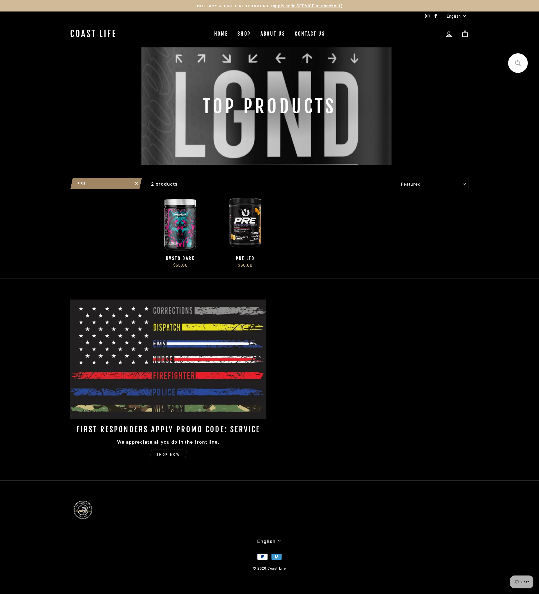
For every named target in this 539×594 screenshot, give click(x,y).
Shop (244, 34)
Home (221, 34)
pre (81, 183)
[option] (269, 6)
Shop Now (168, 454)
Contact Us (310, 34)
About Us (273, 34)
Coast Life (93, 34)
